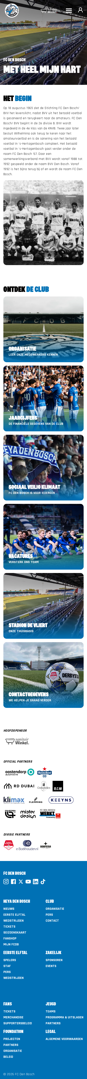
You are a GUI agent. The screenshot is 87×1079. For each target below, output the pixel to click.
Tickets (9, 927)
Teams (51, 1011)
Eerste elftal (14, 915)
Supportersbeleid (17, 1023)
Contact (52, 921)
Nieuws (8, 909)
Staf (7, 966)
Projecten (11, 1039)
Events (51, 966)
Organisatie (55, 909)
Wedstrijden (13, 921)
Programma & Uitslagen (64, 1017)
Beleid (8, 1057)
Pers (49, 915)
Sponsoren (54, 960)
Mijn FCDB (11, 944)
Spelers (9, 960)
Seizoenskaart (14, 933)
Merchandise (13, 1017)
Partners (53, 1023)
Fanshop (9, 938)
